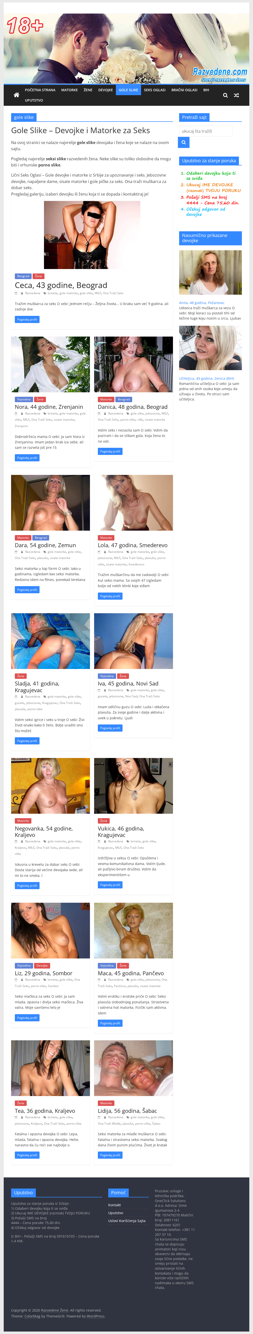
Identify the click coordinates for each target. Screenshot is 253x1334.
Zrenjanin (21, 426)
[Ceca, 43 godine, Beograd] (92, 204)
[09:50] (17, 293)
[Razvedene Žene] (126, 16)
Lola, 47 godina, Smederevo (133, 545)
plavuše (42, 558)
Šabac (156, 1123)
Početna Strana (40, 90)
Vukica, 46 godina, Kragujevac (121, 831)
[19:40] (17, 413)
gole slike (86, 293)
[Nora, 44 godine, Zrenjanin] (50, 339)
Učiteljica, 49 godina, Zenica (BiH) (206, 378)
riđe (140, 419)
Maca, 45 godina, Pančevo (131, 973)
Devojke (105, 90)
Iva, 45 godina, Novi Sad (128, 683)
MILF (98, 293)
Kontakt (114, 1205)
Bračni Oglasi (184, 90)
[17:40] (100, 413)
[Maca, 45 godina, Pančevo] (133, 905)
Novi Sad (131, 696)
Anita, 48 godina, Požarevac (202, 302)
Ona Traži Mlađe (109, 1123)
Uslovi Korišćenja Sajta (127, 1220)
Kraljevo (20, 848)
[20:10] (17, 841)
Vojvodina (24, 399)
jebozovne (153, 413)
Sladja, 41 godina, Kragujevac (37, 686)
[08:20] (100, 690)
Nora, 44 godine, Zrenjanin (49, 406)
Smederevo (136, 564)
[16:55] (100, 841)
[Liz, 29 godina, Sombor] (50, 905)
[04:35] (17, 1117)
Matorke (69, 90)
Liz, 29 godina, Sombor (43, 973)
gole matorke (69, 293)
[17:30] (17, 552)
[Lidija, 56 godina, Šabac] (133, 1043)
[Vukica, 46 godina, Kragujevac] (133, 761)
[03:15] (100, 1117)
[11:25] (100, 552)
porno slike (127, 419)
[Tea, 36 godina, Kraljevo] (50, 1043)
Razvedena (33, 293)
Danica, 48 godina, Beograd (133, 406)
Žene (88, 90)
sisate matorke (64, 419)
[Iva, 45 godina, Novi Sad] (133, 616)
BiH (206, 90)
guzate (19, 703)
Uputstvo (34, 100)
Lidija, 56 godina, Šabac (127, 1110)
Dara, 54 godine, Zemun (45, 545)
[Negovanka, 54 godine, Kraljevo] (50, 761)
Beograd (23, 276)
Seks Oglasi (155, 90)
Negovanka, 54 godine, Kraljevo (44, 831)
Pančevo (120, 986)
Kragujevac (50, 703)
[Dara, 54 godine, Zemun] (50, 478)
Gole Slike (128, 90)
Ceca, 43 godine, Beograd (61, 285)
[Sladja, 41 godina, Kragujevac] (50, 616)
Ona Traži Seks (113, 293)
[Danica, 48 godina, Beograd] (133, 339)
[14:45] (17, 979)
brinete (53, 293)
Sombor (53, 986)
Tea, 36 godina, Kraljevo (45, 1110)
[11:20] (17, 696)
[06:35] (100, 979)
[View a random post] (236, 95)
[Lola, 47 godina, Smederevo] (133, 478)
